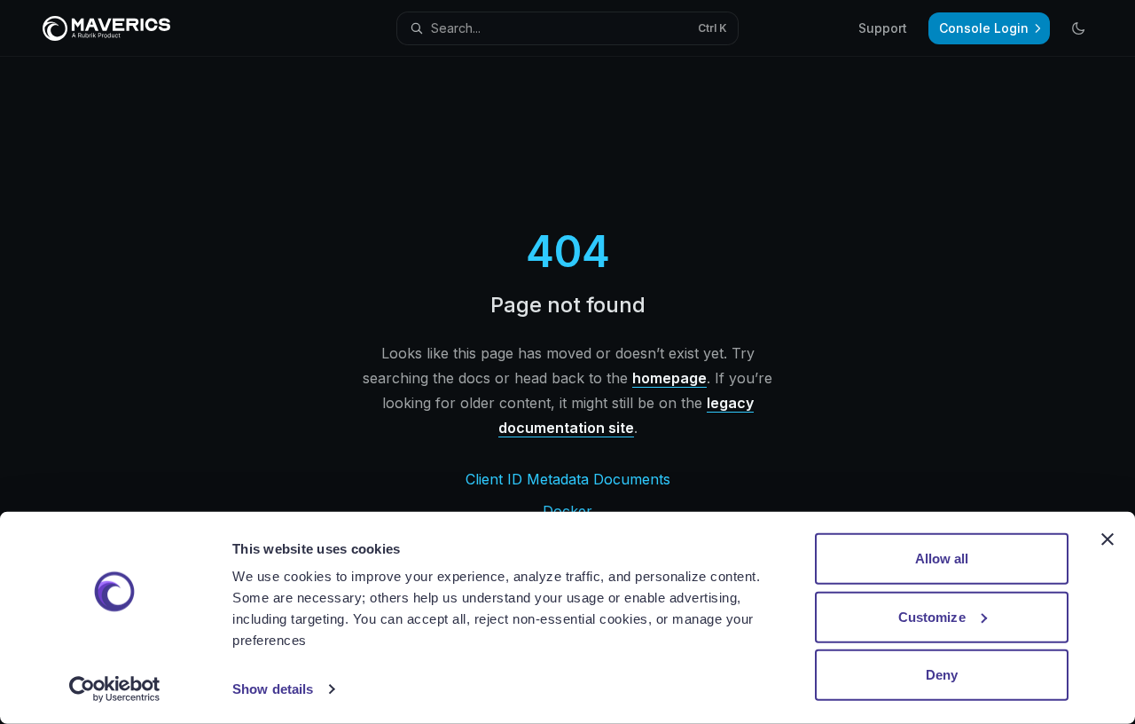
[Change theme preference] (1078, 28)
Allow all (942, 558)
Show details (272, 688)
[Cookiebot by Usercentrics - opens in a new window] (114, 689)
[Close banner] (1107, 539)
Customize (932, 616)
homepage (669, 378)
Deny (942, 674)
